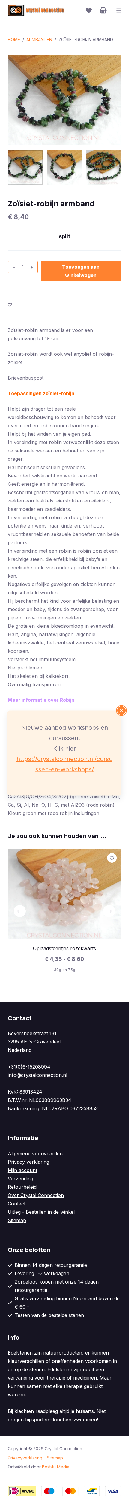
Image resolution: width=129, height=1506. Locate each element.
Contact (17, 1204)
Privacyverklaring (25, 1457)
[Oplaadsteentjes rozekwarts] (64, 894)
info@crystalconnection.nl (37, 1075)
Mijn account (22, 1170)
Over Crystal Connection (36, 1195)
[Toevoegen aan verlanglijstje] (10, 304)
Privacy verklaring (28, 1162)
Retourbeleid (22, 1187)
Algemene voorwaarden (35, 1153)
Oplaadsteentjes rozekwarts (64, 948)
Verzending (20, 1179)
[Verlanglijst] (89, 10)
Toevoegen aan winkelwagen (81, 271)
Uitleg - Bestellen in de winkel (41, 1212)
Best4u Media (55, 1466)
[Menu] (118, 10)
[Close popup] (121, 710)
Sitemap (17, 1220)
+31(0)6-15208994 (29, 1067)
